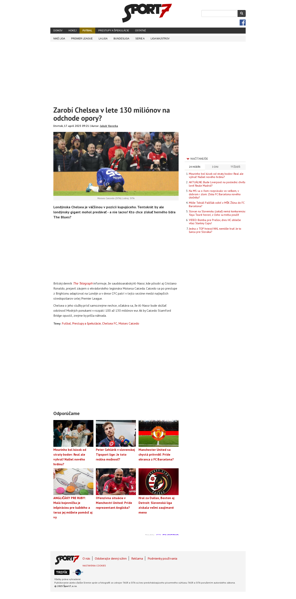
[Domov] (147, 13)
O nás (86, 558)
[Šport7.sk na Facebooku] (243, 23)
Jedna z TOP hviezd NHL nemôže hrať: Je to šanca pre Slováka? (215, 230)
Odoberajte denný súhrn (111, 558)
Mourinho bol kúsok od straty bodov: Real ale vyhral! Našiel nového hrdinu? (216, 175)
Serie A (140, 38)
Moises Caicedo (128, 323)
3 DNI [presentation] (215, 166)
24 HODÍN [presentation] (194, 166)
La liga (103, 38)
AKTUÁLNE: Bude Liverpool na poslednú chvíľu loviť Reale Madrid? (217, 183)
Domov (57, 30)
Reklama (137, 558)
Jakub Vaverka (109, 126)
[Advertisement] (148, 72)
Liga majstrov (160, 38)
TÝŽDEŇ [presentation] (235, 166)
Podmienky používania (162, 558)
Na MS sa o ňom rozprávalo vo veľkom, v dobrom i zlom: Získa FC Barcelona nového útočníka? (215, 194)
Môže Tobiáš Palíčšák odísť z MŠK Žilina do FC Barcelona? (216, 204)
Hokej (72, 30)
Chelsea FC (109, 323)
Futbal (87, 30)
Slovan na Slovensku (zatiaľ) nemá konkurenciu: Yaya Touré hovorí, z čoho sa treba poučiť (217, 213)
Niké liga (59, 38)
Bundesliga (121, 38)
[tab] (195, 167)
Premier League (82, 38)
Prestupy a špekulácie (113, 30)
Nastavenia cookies (94, 565)
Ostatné (140, 30)
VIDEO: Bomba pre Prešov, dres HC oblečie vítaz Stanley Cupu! (215, 221)
